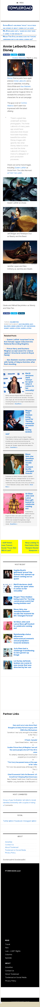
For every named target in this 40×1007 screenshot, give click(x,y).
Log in (27, 1001)
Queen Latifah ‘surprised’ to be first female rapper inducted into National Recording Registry (19, 342)
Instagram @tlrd (30, 821)
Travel (7, 944)
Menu (22, 3)
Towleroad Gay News (20, 8)
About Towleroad (11, 847)
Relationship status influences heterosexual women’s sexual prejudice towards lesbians (24, 638)
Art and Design (29, 326)
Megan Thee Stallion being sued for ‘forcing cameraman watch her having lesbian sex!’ (24, 600)
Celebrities (14, 322)
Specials (8, 958)
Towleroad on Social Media (15, 850)
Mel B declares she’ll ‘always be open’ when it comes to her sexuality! (29, 381)
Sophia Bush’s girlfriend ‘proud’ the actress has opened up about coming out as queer (24, 574)
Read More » (18, 403)
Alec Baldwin (25, 86)
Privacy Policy (10, 853)
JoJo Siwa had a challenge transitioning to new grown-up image (24, 651)
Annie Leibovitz (20, 81)
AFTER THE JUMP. (14, 173)
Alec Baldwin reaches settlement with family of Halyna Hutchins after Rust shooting (20, 362)
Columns (8, 954)
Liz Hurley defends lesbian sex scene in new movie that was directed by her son (22, 664)
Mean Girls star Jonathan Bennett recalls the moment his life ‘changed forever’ (24, 612)
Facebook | (19, 821)
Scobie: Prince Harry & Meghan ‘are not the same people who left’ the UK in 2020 (22, 750)
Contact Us (9, 845)
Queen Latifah (20, 168)
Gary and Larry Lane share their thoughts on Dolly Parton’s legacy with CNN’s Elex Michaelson (22, 727)
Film (7, 948)
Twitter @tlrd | (8, 821)
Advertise (8, 842)
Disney (10, 78)
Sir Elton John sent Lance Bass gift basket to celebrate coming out (29, 501)
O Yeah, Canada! (31, 740)
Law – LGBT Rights (12, 951)
